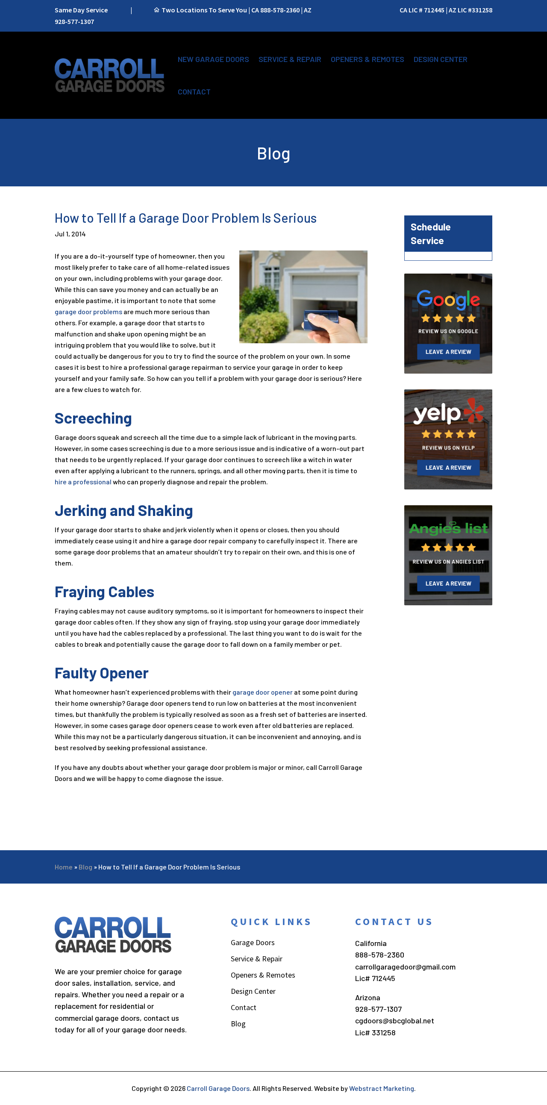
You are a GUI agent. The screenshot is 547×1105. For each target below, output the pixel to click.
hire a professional (83, 481)
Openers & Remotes (367, 59)
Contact (194, 91)
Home (64, 867)
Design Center (441, 59)
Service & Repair (290, 59)
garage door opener (262, 692)
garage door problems (88, 311)
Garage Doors (253, 943)
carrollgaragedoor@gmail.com (405, 966)
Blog (85, 867)
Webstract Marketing (381, 1088)
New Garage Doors (213, 59)
